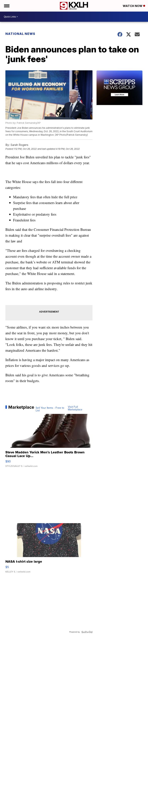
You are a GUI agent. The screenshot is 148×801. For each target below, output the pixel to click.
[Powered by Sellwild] (86, 632)
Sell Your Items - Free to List (50, 409)
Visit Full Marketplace (75, 408)
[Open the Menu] (6, 6)
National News (20, 34)
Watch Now (133, 6)
